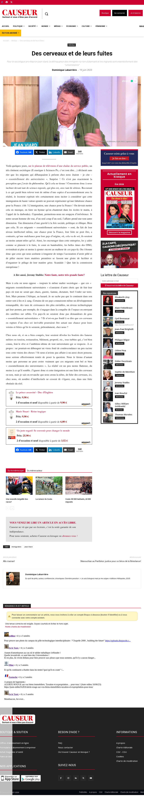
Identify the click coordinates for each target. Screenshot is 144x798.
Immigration (16, 547)
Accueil (6, 40)
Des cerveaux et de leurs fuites (72, 53)
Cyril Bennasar (122, 318)
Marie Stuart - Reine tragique (31, 411)
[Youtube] (91, 778)
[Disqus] (72, 666)
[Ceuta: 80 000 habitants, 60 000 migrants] (78, 485)
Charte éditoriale (124, 747)
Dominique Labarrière (64, 69)
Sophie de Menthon (125, 371)
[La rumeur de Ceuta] (49, 485)
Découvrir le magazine (119, 232)
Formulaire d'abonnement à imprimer (18, 747)
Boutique (18, 1)
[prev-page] (7, 508)
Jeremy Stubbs (122, 382)
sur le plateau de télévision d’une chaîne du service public (58, 165)
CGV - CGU (121, 752)
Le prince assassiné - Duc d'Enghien (34, 392)
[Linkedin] (76, 778)
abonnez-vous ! (70, 535)
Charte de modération (127, 761)
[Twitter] (11, 2)
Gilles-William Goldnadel (122, 405)
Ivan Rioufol (121, 393)
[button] (46, 14)
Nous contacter (65, 747)
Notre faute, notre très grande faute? (65, 275)
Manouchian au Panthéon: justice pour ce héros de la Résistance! (111, 561)
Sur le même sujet (16, 471)
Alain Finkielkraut (123, 307)
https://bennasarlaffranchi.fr (124, 325)
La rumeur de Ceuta (44, 499)
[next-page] (12, 508)
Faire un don (6, 756)
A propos (120, 743)
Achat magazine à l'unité (11, 752)
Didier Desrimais (123, 361)
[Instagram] (68, 778)
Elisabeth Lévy (122, 297)
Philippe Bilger (122, 339)
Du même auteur (34, 471)
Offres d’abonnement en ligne (14, 743)
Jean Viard (28, 547)
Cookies (120, 756)
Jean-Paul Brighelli (124, 329)
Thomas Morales (123, 414)
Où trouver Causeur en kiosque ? (74, 752)
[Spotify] (7, 2)
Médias (14, 40)
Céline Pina (120, 350)
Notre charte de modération (18, 626)
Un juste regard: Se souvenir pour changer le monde (43, 430)
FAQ (60, 743)
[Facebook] (2, 2)
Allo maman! (9, 561)
